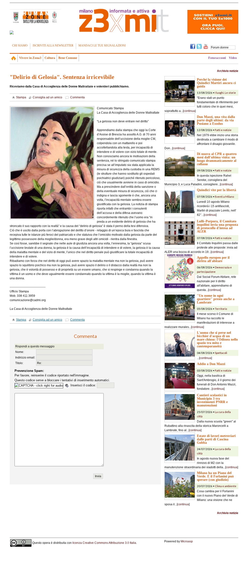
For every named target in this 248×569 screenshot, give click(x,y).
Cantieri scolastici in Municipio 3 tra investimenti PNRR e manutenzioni (212, 400)
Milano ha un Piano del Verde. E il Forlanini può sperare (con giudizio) (215, 476)
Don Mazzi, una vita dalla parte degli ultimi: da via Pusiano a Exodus (216, 120)
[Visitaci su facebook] (12, 32)
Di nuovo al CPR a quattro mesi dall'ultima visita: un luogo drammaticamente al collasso (217, 159)
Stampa (21, 97)
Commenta (77, 97)
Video (233, 58)
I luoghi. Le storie (225, 92)
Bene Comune (67, 58)
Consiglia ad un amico (47, 97)
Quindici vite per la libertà (216, 190)
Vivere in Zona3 (30, 58)
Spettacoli (221, 352)
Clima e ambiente (225, 486)
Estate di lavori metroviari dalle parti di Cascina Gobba (216, 439)
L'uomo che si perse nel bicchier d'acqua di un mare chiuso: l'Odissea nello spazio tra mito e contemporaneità (217, 339)
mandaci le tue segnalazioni (102, 45)
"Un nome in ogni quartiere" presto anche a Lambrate (215, 299)
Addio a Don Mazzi (211, 364)
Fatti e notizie (223, 130)
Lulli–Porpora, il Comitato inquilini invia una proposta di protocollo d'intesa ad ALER (217, 226)
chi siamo (20, 45)
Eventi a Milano (224, 196)
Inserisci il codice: (83, 385)
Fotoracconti (217, 58)
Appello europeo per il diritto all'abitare (213, 259)
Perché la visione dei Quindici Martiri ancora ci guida (216, 83)
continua (189, 111)
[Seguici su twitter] (199, 46)
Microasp (187, 541)
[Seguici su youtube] (205, 46)
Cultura (50, 58)
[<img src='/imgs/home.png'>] (14, 58)
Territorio (221, 308)
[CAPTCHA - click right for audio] (39, 385)
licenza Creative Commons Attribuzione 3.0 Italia (104, 543)
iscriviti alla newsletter (53, 45)
